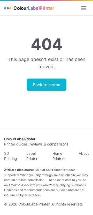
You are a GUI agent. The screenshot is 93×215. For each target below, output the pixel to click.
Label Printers (32, 156)
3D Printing (10, 156)
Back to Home (46, 84)
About (84, 153)
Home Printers (58, 156)
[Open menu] (84, 8)
